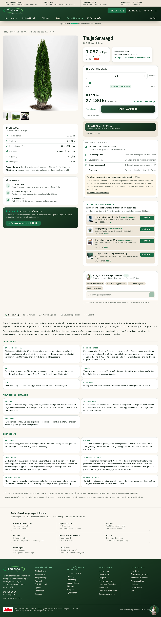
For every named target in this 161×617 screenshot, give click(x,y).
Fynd (58, 18)
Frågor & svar (104, 578)
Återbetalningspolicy (139, 574)
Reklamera (103, 587)
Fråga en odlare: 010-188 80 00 (25, 223)
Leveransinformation (107, 584)
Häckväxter (10, 18)
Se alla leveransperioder (98, 192)
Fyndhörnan (72, 593)
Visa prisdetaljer (92, 109)
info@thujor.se (9, 594)
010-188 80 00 (134, 11)
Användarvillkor (137, 581)
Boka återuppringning (108, 591)
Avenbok (38, 581)
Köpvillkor (135, 571)
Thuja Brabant (41, 574)
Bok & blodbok (41, 584)
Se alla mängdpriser (92, 133)
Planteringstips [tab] (49, 315)
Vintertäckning (73, 583)
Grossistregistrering (107, 594)
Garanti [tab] (91, 315)
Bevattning (71, 580)
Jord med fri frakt (74, 573)
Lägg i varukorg (127, 109)
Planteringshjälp (105, 581)
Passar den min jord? (95, 284)
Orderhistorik (136, 587)
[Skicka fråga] (151, 294)
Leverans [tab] (31, 315)
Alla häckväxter (41, 571)
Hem (5, 32)
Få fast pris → (117, 11)
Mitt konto (135, 584)
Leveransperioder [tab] (72, 315)
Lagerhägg (39, 591)
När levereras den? (94, 288)
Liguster (38, 587)
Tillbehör (70, 586)
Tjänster (46, 18)
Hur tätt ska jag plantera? (116, 284)
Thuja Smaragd (41, 578)
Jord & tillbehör (29, 18)
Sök (154, 18)
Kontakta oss (104, 571)
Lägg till (148, 218)
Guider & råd (95, 18)
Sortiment (14, 32)
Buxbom (38, 594)
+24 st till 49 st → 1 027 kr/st (103, 127)
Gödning (70, 576)
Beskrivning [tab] (13, 315)
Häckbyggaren (76, 18)
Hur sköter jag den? (136, 284)
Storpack (71, 589)
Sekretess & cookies (139, 578)
